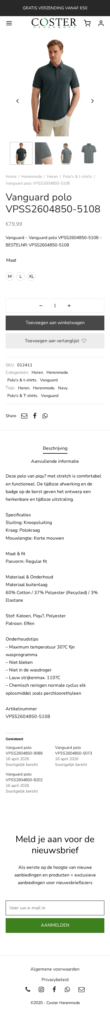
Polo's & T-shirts (22, 395)
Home (11, 176)
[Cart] (87, 23)
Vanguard (49, 380)
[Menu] (9, 23)
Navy (62, 388)
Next (92, 101)
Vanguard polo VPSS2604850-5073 (73, 750)
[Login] (101, 23)
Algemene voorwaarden (55, 969)
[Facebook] (34, 416)
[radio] (10, 276)
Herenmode (31, 176)
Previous (17, 101)
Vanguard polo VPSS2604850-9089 (24, 750)
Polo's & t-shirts (77, 176)
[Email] (24, 416)
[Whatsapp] (44, 416)
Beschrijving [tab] (55, 448)
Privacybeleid (55, 980)
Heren (52, 176)
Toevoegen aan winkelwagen (55, 323)
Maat (11, 260)
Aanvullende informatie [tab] (55, 461)
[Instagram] (41, 990)
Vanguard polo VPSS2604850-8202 (24, 777)
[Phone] (28, 990)
